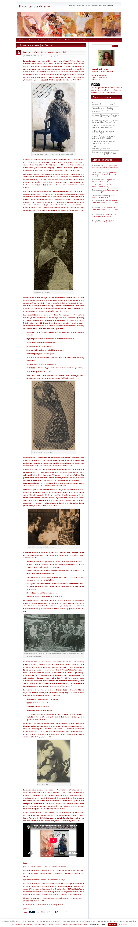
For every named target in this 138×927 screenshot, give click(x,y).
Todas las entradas (79, 40)
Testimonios (59, 40)
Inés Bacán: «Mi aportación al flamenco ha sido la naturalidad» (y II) (105, 116)
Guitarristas (50, 40)
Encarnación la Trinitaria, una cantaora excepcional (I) (44, 52)
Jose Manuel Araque (98, 185)
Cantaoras (32, 40)
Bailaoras (41, 40)
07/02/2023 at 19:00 (31, 55)
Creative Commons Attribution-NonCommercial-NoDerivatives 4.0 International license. (106, 91)
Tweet (26, 912)
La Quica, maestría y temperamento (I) (103, 196)
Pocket (38, 912)
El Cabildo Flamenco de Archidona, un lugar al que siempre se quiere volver (103, 109)
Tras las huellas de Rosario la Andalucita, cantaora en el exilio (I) (105, 202)
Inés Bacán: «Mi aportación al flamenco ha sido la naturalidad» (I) (105, 121)
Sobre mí (68, 40)
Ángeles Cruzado (57, 55)
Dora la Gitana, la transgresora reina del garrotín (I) (104, 215)
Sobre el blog (23, 40)
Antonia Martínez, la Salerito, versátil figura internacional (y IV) (103, 153)
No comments (45, 55)
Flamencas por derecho (34, 6)
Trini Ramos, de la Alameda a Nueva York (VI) (104, 180)
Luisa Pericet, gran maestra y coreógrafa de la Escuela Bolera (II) (105, 167)
